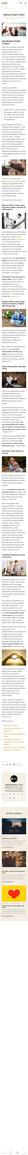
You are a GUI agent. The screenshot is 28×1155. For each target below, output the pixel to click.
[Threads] (6, 764)
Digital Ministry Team (10, 17)
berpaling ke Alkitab (13, 181)
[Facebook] (14, 764)
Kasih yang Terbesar (11, 725)
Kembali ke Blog (9, 8)
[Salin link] (21, 764)
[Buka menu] (25, 3)
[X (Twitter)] (17, 764)
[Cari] (17, 3)
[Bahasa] (21, 3)
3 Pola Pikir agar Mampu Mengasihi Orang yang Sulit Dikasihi (13, 742)
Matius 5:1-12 (15, 296)
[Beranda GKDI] (4, 3)
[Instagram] (10, 764)
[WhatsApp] (3, 764)
